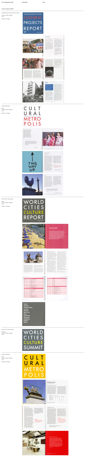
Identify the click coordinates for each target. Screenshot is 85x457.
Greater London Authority (7, 15)
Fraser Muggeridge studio (7, 2)
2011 (3, 359)
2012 (3, 203)
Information (24, 2)
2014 (3, 16)
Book (3, 108)
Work (43, 2)
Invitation (4, 331)
